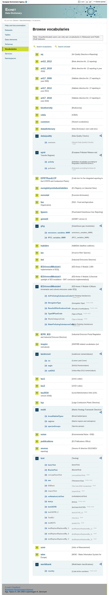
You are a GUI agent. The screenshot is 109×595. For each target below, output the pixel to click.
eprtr (43, 152)
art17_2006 (46, 78)
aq (42, 54)
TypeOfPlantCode (55, 314)
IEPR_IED (46, 334)
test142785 (52, 507)
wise (43, 554)
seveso (44, 448)
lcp (42, 403)
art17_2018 (46, 98)
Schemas (9, 44)
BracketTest (52, 470)
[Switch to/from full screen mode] (90, 2)
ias (42, 253)
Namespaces (10, 58)
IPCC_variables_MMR (57, 238)
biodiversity (47, 108)
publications (47, 441)
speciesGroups (54, 426)
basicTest (52, 465)
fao (42, 202)
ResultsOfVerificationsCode (59, 308)
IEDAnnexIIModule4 (51, 286)
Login (82, 2)
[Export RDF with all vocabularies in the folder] (101, 136)
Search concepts (64, 47)
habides (45, 246)
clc (49, 361)
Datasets (8, 30)
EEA (16, 2)
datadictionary (48, 129)
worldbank (46, 564)
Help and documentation (15, 25)
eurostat (45, 195)
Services (8, 54)
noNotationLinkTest (56, 496)
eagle (50, 366)
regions (51, 421)
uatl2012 (51, 371)
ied (42, 260)
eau (49, 480)
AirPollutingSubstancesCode (59, 296)
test (42, 458)
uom (43, 547)
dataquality (46, 136)
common (45, 122)
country (51, 571)
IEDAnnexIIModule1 (51, 267)
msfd (43, 410)
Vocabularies (11, 49)
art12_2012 (46, 61)
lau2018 (45, 393)
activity (51, 162)
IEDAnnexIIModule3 (51, 276)
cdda (43, 115)
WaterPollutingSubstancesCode (59, 324)
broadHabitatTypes (55, 416)
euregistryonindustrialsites (54, 188)
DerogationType (54, 303)
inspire (44, 344)
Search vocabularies (44, 47)
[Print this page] (87, 2)
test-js (50, 502)
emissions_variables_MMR (59, 233)
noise (43, 434)
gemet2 (44, 219)
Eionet (15, 20)
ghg (43, 226)
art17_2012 (46, 88)
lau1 (43, 379)
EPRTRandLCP (48, 178)
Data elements (11, 39)
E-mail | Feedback (12, 587)
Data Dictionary (25, 20)
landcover (46, 354)
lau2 (43, 386)
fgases (44, 212)
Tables (7, 35)
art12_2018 (46, 68)
